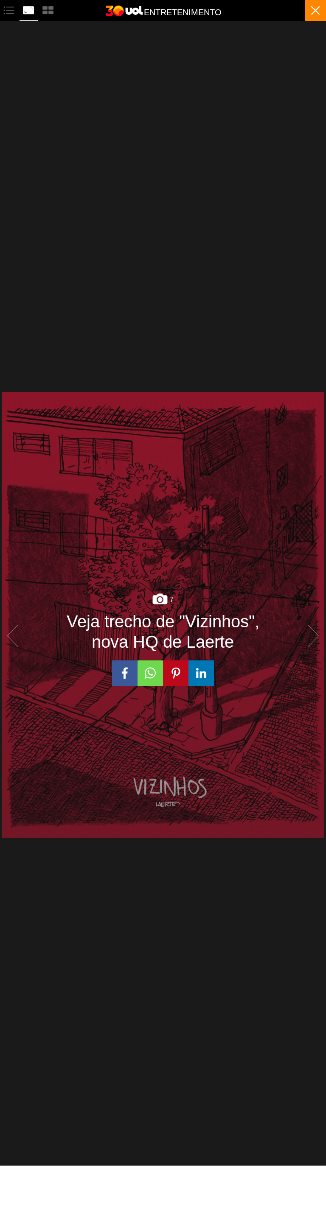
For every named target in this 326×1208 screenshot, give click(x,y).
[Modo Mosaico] (48, 9)
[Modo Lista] (10, 9)
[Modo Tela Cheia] (29, 9)
